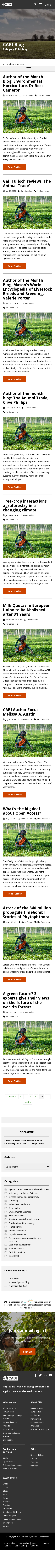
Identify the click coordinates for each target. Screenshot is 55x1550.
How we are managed (40, 1429)
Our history (35, 1415)
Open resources (9, 1461)
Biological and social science (11, 1435)
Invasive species (16, 1248)
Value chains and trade (19, 1204)
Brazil (5, 1484)
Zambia (6, 1526)
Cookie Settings (21, 1546)
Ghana (5, 1491)
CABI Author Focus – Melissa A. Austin (22, 712)
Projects (6, 1426)
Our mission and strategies (37, 1424)
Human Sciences (16, 1215)
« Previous (11, 1096)
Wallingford (8, 1523)
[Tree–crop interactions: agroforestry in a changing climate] (27, 540)
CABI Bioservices (17, 1252)
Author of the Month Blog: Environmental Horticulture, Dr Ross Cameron (23, 83)
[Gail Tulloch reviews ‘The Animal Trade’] (27, 212)
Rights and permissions (12, 1465)
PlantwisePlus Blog (18, 1286)
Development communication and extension (25, 1239)
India (5, 1494)
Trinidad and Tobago (12, 1512)
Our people (8, 1440)
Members (34, 1466)
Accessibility (9, 1543)
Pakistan (6, 1505)
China (5, 1487)
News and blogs (37, 1455)
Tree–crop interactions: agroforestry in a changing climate (25, 505)
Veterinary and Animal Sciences (23, 1193)
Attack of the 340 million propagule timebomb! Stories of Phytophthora (27, 912)
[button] (36, 1375)
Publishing (13, 1200)
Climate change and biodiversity (24, 1196)
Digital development (18, 1234)
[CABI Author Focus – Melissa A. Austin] (27, 740)
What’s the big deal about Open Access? (22, 811)
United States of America (13, 1519)
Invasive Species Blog (19, 1282)
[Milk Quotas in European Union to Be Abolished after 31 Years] (27, 645)
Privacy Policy (23, 1543)
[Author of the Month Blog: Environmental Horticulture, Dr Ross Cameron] (27, 116)
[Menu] (28, 68)
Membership (36, 1419)
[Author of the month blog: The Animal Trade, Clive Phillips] (27, 433)
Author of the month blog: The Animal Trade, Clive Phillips (26, 398)
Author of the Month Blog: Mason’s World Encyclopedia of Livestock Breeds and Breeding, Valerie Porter (27, 289)
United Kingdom (9, 1516)
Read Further (15, 167)
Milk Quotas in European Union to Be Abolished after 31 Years (27, 610)
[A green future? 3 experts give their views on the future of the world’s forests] (27, 1037)
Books (5, 1458)
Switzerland (7, 1508)
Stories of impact (10, 1422)
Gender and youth (17, 1230)
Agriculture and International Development (29, 1189)
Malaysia (6, 1501)
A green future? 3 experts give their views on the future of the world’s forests (26, 1000)
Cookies (8, 1546)
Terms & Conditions (40, 1543)
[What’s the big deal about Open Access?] (27, 839)
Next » (27, 1102)
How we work (8, 1412)
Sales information (10, 1468)
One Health (14, 1255)
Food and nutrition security (21, 1223)
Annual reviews (37, 1408)
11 (47, 1096)
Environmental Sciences (20, 1211)
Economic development (20, 1244)
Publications (8, 1429)
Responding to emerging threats (13, 1417)
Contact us (35, 1462)
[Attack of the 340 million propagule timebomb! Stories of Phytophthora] (27, 943)
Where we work (9, 1408)
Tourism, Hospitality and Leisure (24, 1219)
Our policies (36, 1412)
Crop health (14, 1208)
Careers (34, 1458)
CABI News (14, 1278)
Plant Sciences (15, 1226)
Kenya (5, 1498)
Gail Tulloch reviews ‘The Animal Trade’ (27, 183)
